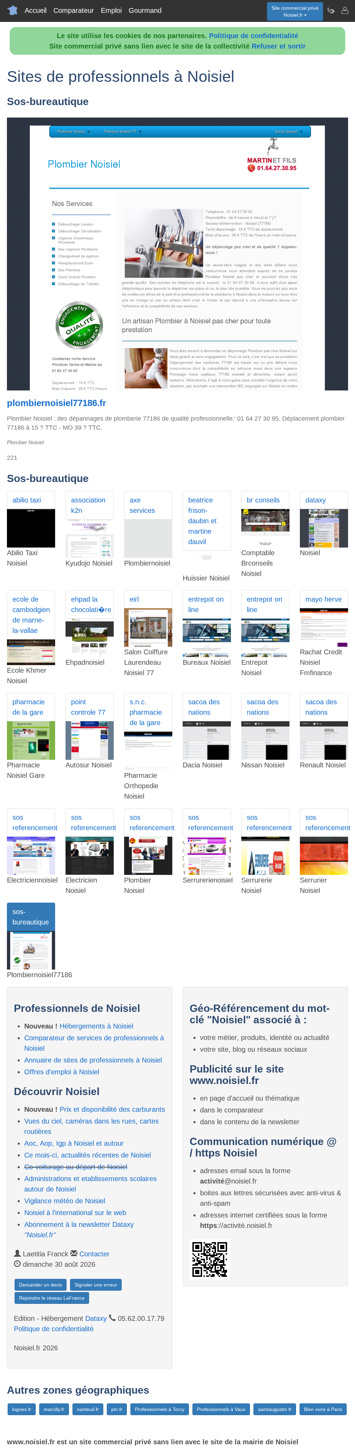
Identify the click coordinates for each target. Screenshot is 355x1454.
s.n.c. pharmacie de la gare (146, 712)
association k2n (88, 505)
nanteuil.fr (88, 1409)
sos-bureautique (30, 917)
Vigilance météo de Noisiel (64, 1201)
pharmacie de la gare (28, 707)
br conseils (263, 500)
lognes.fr (21, 1409)
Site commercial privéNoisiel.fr (295, 11)
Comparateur (73, 10)
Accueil (35, 10)
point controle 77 (88, 707)
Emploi (111, 10)
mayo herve (323, 599)
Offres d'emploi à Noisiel (61, 1072)
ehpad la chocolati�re (91, 604)
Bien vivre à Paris (323, 1409)
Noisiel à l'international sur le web (75, 1212)
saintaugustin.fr (275, 1409)
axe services (142, 505)
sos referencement (33, 823)
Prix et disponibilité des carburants (112, 1109)
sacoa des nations (204, 707)
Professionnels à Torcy (159, 1409)
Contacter (94, 1254)
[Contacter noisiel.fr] (345, 10)
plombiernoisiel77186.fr (56, 403)
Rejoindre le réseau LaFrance (52, 1298)
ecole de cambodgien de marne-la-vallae (31, 614)
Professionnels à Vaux (221, 1409)
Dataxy (96, 1318)
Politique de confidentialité (253, 36)
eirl (134, 599)
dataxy (315, 500)
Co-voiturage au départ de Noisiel (75, 1167)
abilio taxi (26, 500)
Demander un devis (40, 1285)
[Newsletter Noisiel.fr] (331, 10)
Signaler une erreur (96, 1285)
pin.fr (116, 1409)
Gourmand (145, 10)
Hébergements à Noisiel (96, 1026)
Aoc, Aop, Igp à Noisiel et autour (74, 1143)
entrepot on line (206, 604)
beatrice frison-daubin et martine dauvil (202, 520)
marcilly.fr (54, 1409)
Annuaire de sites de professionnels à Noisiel (93, 1060)
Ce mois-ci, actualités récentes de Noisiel (87, 1155)
